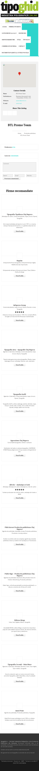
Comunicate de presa (9, 46)
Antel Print (19, 711)
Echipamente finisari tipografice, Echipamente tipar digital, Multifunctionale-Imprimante (19, 264)
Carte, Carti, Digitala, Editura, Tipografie (19, 622)
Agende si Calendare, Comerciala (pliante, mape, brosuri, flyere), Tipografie (19, 397)
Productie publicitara (30, 133)
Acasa (4, 26)
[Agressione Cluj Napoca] (19, 428)
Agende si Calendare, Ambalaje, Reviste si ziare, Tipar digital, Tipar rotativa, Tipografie (20, 667)
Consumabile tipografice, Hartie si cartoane (20, 442)
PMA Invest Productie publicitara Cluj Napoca (19, 528)
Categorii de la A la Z (9, 33)
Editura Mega (19, 620)
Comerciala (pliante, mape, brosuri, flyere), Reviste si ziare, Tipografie (19, 308)
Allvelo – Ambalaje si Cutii (19, 485)
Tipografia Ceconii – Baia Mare (20, 664)
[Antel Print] (19, 698)
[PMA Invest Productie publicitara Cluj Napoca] (19, 515)
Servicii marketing (8, 39)
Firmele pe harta (15, 26)
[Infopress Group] (19, 293)
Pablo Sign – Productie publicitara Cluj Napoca (19, 575)
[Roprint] (19, 248)
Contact (22, 46)
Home (19, 133)
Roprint (19, 261)
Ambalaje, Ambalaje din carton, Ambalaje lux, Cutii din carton (19, 487)
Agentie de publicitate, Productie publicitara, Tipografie (19, 713)
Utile (19, 39)
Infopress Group (19, 305)
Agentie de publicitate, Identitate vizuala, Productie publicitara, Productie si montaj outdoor (19, 532)
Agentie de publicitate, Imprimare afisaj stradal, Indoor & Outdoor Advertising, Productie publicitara (19, 579)
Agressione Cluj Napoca (19, 440)
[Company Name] (19, 209)
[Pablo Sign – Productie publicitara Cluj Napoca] (19, 561)
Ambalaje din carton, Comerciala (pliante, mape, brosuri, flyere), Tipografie (19, 217)
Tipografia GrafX (19, 394)
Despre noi (22, 33)
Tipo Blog (26, 39)
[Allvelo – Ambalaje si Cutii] (19, 472)
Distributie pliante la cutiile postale (15, 52)
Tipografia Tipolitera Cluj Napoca (19, 214)
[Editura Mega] (19, 608)
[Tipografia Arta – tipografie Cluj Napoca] (19, 337)
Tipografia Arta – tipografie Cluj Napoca (19, 350)
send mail (19, 103)
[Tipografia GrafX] (19, 382)
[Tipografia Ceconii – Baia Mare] (19, 652)
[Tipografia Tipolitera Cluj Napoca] (19, 202)
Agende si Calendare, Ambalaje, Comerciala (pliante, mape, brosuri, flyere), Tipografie (19, 353)
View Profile (19, 231)
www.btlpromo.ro (21, 101)
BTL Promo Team (25, 135)
